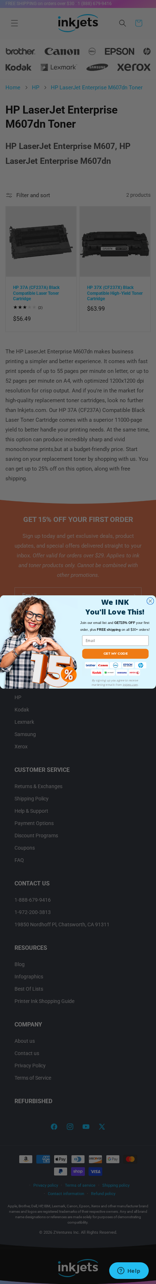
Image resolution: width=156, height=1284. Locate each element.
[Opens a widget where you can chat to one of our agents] (129, 1271)
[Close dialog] (150, 601)
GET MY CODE (115, 653)
